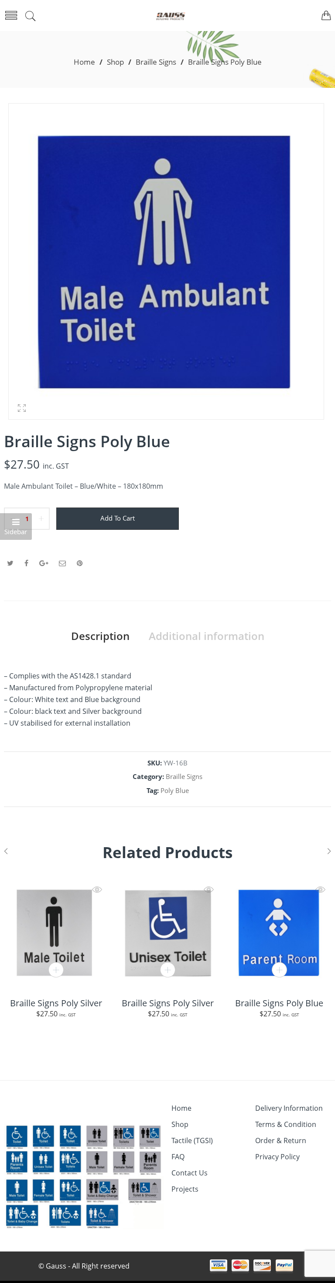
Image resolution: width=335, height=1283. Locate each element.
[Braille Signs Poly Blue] (279, 932)
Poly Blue (175, 790)
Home (84, 61)
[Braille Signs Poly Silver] (55, 932)
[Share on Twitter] (10, 563)
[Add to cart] (56, 969)
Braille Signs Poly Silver (56, 1002)
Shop (115, 61)
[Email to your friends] (62, 563)
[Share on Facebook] (26, 563)
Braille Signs (156, 61)
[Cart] (326, 16)
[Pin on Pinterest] (80, 563)
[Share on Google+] (43, 563)
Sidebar (15, 532)
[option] (166, 263)
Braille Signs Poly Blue (279, 1002)
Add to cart (117, 518)
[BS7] (166, 261)
